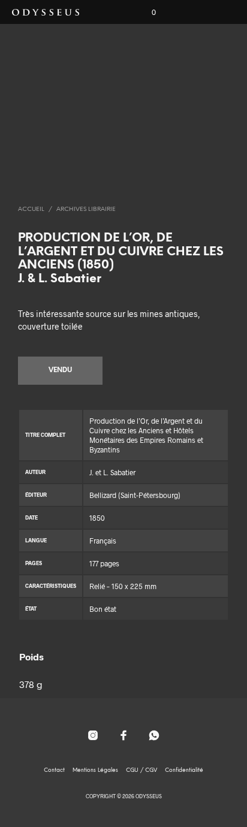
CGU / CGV (141, 770)
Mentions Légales (95, 770)
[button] (145, 13)
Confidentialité (184, 770)
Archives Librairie (86, 209)
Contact (54, 770)
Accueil (31, 209)
